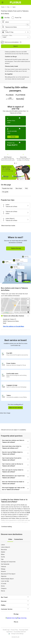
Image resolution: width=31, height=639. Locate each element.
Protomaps (16, 312)
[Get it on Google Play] (11, 618)
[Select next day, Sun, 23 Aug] (28, 32)
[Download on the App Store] (21, 618)
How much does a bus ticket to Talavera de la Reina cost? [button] (11, 447)
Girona (3, 586)
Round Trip (18, 17)
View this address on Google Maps (13, 326)
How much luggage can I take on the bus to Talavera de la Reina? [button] (13, 488)
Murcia (3, 591)
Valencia (3, 566)
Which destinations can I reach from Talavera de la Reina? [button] (13, 477)
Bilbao (3, 554)
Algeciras (3, 576)
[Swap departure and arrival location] (27, 24)
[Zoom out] (28, 302)
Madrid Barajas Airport (7, 578)
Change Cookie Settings (17, 633)
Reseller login (6, 629)
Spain (13, 7)
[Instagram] (15, 626)
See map (13, 136)
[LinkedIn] (16, 626)
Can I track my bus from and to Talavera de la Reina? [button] (11, 459)
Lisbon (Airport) (5, 547)
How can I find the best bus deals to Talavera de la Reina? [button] (13, 482)
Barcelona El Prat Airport (8, 574)
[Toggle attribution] (28, 312)
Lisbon (3, 544)
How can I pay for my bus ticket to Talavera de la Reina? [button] (12, 471)
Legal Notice (9, 631)
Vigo (2, 559)
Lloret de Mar (5, 581)
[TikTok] (17, 626)
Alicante (3, 571)
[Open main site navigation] (2, 2)
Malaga (3, 569)
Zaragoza (3, 588)
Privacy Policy (14, 629)
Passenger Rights (23, 629)
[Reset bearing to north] (28, 304)
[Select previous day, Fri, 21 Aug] (25, 32)
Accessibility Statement (20, 631)
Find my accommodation (11, 42)
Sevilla (3, 557)
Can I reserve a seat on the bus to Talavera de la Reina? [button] (12, 465)
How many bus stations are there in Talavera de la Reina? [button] (13, 441)
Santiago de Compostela (8, 561)
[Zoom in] (28, 299)
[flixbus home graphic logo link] (15, 2)
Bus (8, 7)
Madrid (3, 552)
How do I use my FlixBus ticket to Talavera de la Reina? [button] (12, 453)
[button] (15, 22)
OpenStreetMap (23, 312)
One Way (7, 17)
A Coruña (3, 583)
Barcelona (4, 549)
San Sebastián (5, 564)
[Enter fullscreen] (28, 307)
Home (2, 7)
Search (15, 46)
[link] (15, 257)
